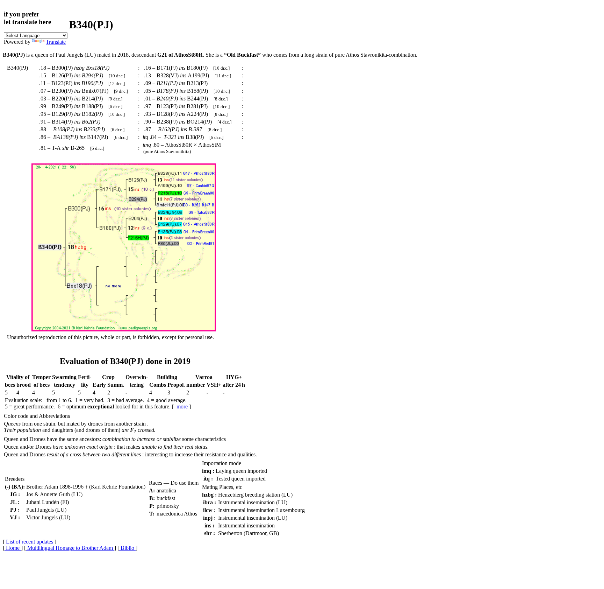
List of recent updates (30, 542)
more (181, 406)
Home (13, 548)
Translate (56, 42)
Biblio (127, 548)
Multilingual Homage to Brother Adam (70, 548)
